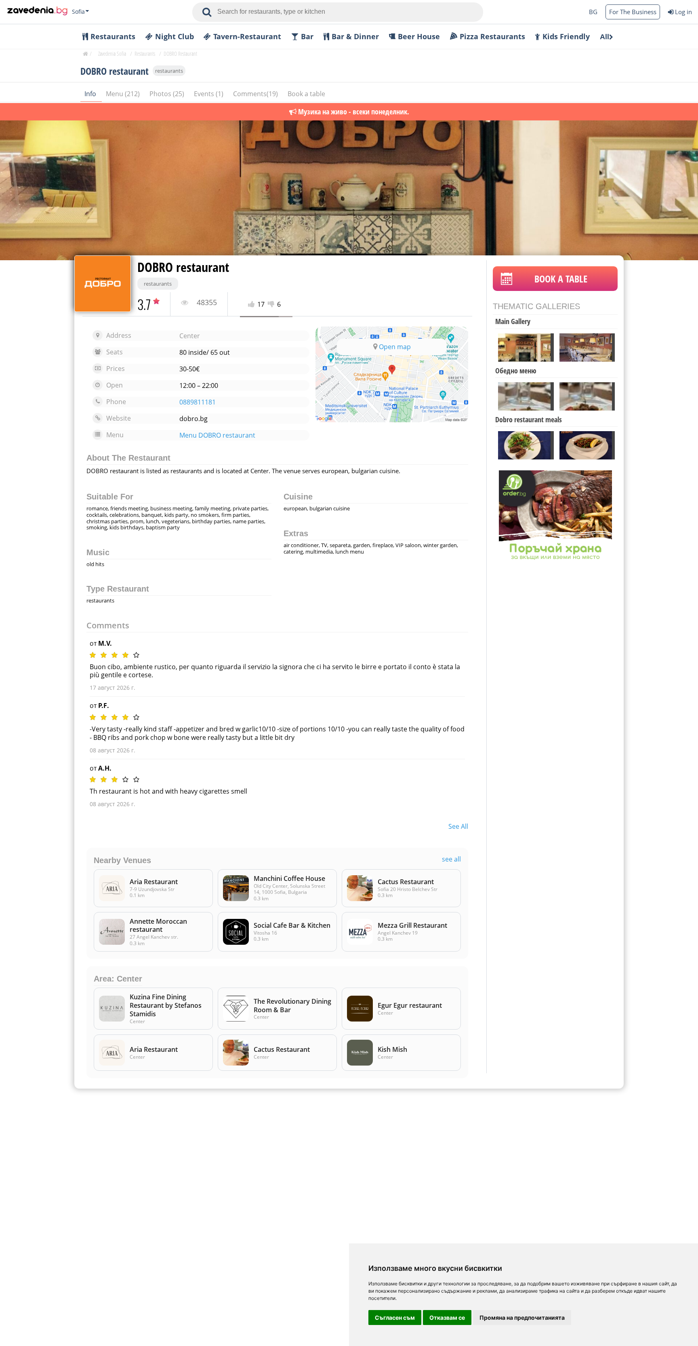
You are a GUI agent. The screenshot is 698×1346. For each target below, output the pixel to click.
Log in (683, 12)
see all (458, 826)
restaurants (169, 70)
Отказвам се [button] (447, 1317)
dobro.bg (193, 418)
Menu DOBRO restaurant (217, 435)
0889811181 (197, 402)
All (604, 37)
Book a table (306, 93)
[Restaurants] (37, 11)
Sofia (78, 11)
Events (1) (209, 93)
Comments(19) (256, 93)
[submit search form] (206, 12)
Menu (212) (123, 93)
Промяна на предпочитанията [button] (522, 1317)
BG (593, 12)
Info (91, 93)
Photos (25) (167, 93)
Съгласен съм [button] (395, 1317)
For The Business (632, 12)
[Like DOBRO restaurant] (252, 304)
